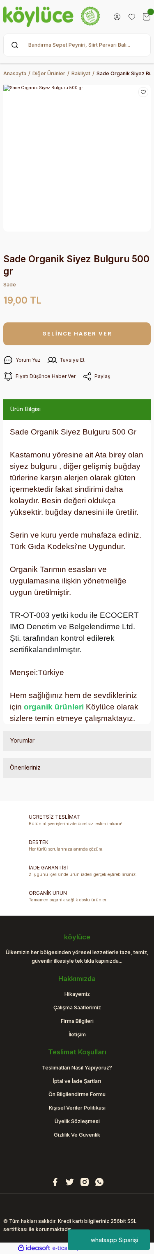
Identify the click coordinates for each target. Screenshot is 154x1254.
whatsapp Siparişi (114, 1239)
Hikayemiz (77, 994)
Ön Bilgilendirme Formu (77, 1094)
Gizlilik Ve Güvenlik (77, 1135)
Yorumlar (22, 740)
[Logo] (51, 17)
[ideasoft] (34, 1248)
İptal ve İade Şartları (77, 1081)
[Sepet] (147, 17)
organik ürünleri (54, 706)
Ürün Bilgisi (25, 409)
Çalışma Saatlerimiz (77, 1007)
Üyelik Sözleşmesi (77, 1121)
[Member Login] (117, 17)
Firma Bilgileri (77, 1021)
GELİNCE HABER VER (77, 334)
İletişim (77, 1034)
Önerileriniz (25, 767)
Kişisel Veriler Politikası (77, 1108)
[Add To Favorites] (143, 92)
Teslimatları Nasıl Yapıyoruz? (77, 1068)
